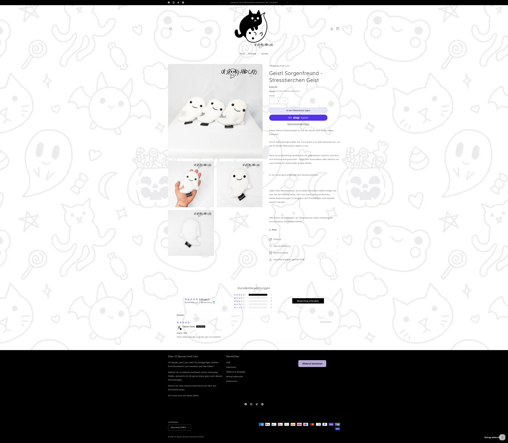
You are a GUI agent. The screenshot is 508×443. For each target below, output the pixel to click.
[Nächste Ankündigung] (287, 2)
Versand (272, 91)
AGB (228, 362)
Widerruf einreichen (312, 363)
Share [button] (274, 230)
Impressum (231, 367)
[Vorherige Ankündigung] (220, 2)
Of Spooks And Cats (181, 437)
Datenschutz (231, 381)
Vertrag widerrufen (234, 376)
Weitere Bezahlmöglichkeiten (298, 124)
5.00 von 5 (204, 299)
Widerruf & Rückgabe (235, 372)
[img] (183, 322)
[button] (171, 29)
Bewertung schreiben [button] (308, 300)
